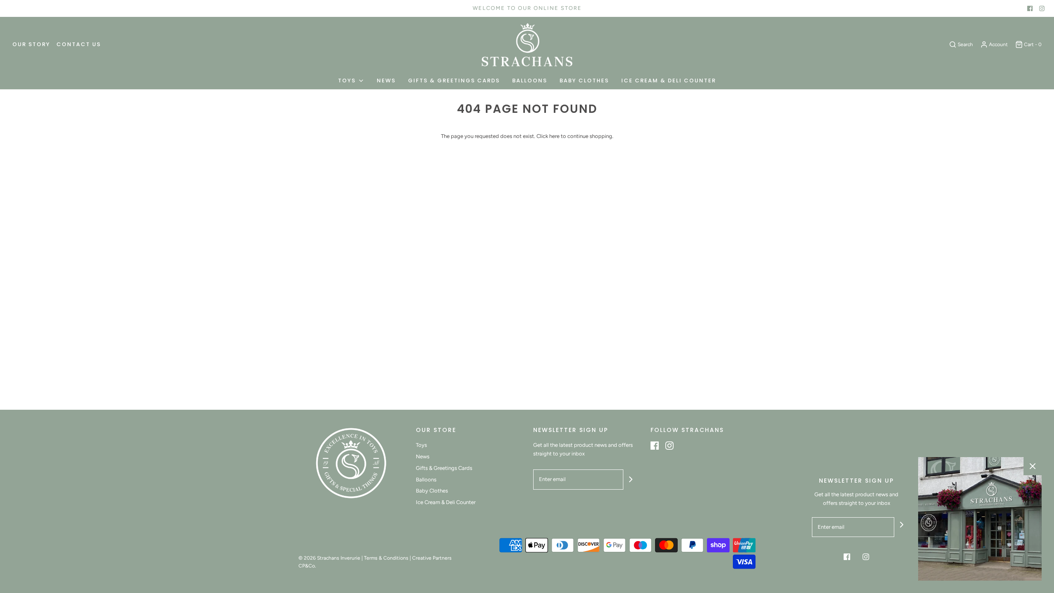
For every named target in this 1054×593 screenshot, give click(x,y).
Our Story (31, 44)
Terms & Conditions (386, 558)
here (554, 136)
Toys (421, 445)
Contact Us (78, 44)
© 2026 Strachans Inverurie (329, 558)
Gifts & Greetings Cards (454, 80)
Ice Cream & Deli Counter (668, 80)
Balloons (529, 80)
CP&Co (306, 566)
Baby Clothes (584, 80)
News (386, 80)
